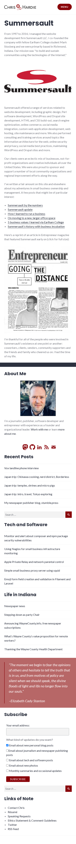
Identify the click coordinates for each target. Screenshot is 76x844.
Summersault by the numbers (25, 205)
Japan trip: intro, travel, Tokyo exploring (28, 494)
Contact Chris (16, 807)
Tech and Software (25, 525)
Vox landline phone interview (21, 468)
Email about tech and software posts (30, 760)
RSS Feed (13, 829)
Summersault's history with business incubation (36, 226)
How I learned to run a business (26, 213)
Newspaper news (14, 606)
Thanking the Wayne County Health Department (33, 649)
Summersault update (20, 209)
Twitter (12, 824)
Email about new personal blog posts (30, 745)
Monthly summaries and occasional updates (35, 770)
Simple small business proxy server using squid (32, 570)
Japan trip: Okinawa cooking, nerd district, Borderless (36, 476)
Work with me (39, 429)
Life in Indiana (20, 595)
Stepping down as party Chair (22, 614)
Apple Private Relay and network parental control (34, 561)
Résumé (12, 812)
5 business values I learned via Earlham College (36, 222)
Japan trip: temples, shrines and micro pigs (29, 485)
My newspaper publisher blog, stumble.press (31, 502)
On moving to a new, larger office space (31, 218)
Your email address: (18, 725)
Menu (64, 6)
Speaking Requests (19, 816)
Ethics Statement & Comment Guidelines (32, 820)
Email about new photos (23, 765)
